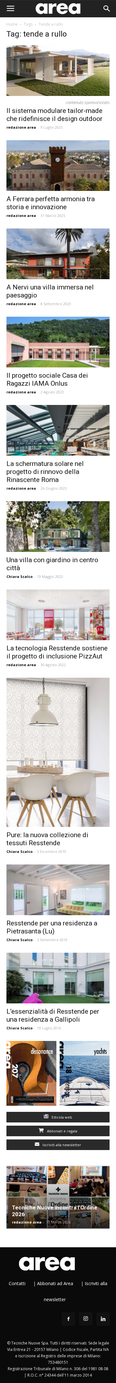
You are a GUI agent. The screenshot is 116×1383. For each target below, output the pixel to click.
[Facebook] (68, 1319)
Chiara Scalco (19, 576)
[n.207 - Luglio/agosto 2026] (31, 1075)
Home (12, 24)
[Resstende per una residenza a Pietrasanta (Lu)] (58, 889)
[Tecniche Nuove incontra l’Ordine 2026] (58, 1197)
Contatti (17, 1283)
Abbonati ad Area (55, 1283)
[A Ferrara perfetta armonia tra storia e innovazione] (58, 165)
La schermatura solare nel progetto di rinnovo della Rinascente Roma (45, 472)
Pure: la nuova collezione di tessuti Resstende (47, 839)
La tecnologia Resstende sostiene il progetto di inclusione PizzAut (57, 652)
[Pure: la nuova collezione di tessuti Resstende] (58, 752)
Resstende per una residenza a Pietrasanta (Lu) (51, 927)
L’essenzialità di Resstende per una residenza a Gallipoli (52, 1015)
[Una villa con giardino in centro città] (58, 526)
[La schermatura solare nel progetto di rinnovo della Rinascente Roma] (58, 430)
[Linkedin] (103, 1319)
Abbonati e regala (61, 1131)
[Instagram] (85, 1318)
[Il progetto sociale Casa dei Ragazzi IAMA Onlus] (58, 342)
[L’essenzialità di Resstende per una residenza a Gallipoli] (58, 978)
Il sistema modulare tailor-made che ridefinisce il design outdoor (54, 115)
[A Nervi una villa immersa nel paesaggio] (58, 253)
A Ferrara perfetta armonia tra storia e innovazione (50, 203)
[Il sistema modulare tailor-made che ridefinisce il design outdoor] (58, 70)
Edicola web (61, 1117)
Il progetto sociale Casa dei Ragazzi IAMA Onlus (47, 379)
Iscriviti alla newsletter (61, 1144)
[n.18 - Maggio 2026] (85, 1075)
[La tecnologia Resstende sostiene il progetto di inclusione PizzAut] (58, 614)
